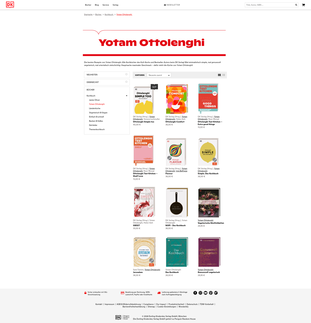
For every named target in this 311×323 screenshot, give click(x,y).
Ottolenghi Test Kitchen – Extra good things (210, 123)
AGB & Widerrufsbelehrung (129, 304)
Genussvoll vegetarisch (209, 272)
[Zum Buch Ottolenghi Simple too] (144, 100)
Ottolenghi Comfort (174, 121)
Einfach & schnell (96, 117)
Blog (97, 5)
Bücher (88, 5)
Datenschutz (192, 304)
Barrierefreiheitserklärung (134, 306)
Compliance (148, 304)
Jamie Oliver (94, 100)
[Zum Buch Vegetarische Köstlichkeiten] (209, 202)
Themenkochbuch (97, 129)
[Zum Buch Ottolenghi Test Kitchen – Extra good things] (208, 98)
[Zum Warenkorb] (303, 4)
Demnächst (93, 82)
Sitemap (151, 306)
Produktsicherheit (176, 304)
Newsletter (173, 5)
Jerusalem (138, 272)
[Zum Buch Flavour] (177, 152)
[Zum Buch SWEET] (144, 202)
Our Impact (161, 304)
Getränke (93, 125)
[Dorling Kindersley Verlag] (10, 5)
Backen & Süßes (96, 121)
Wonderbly (183, 306)
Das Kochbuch (172, 272)
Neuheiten (92, 75)
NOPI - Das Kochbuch (175, 225)
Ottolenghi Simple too (143, 121)
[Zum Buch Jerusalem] (144, 252)
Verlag (115, 5)
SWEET (136, 225)
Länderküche (94, 108)
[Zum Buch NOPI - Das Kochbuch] (177, 202)
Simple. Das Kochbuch (208, 173)
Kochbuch (91, 96)
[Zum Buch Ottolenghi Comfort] (177, 99)
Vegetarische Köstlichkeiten (211, 223)
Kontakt (98, 304)
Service (106, 5)
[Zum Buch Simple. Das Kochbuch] (209, 152)
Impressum (109, 304)
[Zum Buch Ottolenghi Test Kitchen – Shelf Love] (143, 150)
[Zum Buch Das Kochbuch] (177, 252)
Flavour (169, 173)
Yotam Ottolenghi (124, 14)
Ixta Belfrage (181, 171)
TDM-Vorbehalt (207, 304)
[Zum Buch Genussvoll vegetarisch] (209, 252)
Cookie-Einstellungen (166, 306)
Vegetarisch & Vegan (98, 112)
